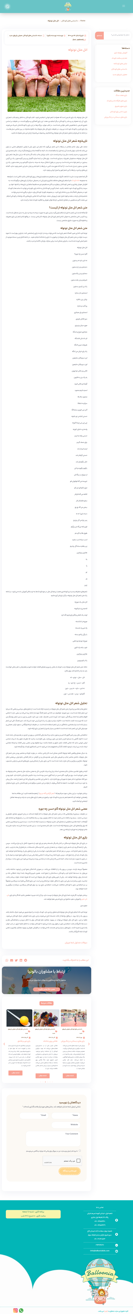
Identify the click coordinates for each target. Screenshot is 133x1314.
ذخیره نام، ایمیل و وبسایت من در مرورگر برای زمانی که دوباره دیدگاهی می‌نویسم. (52, 1151)
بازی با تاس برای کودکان (118, 111)
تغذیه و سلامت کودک (119, 58)
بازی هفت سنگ (121, 95)
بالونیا (106, 1311)
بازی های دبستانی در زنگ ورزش (115, 117)
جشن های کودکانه (120, 63)
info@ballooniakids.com (99, 1250)
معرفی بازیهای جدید (120, 74)
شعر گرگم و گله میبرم (47, 793)
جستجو (99, 35)
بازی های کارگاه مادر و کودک (117, 100)
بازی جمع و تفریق (121, 106)
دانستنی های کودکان (69, 21)
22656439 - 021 (99, 1225)
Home (82, 21)
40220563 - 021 (99, 1239)
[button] (25, 960)
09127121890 (100, 1244)
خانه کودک (75, 180)
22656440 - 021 (99, 1221)
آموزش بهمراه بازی (120, 52)
